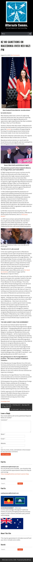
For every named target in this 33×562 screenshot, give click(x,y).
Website (3, 443)
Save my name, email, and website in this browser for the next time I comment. (15, 451)
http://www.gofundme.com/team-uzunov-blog (15, 474)
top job (9, 129)
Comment (4, 420)
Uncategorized (5, 401)
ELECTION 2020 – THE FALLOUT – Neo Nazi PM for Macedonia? (15, 406)
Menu (3, 34)
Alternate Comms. (16, 25)
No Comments (15, 55)
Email (3, 439)
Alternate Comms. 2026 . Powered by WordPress (16, 560)
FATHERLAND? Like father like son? (20, 409)
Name (3, 434)
